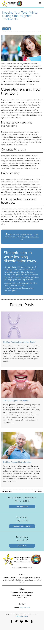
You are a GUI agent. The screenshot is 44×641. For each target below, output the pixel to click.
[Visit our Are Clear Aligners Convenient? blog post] (22, 384)
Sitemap (26, 616)
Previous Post (7, 491)
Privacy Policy (19, 616)
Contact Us (22, 546)
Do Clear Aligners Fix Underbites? (17, 462)
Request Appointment (22, 526)
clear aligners (21, 63)
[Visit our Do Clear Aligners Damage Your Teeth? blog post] (22, 325)
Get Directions (22, 506)
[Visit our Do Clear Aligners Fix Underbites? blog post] (22, 445)
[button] (40, 3)
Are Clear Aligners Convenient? (16, 401)
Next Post (38, 491)
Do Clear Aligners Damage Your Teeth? (19, 342)
